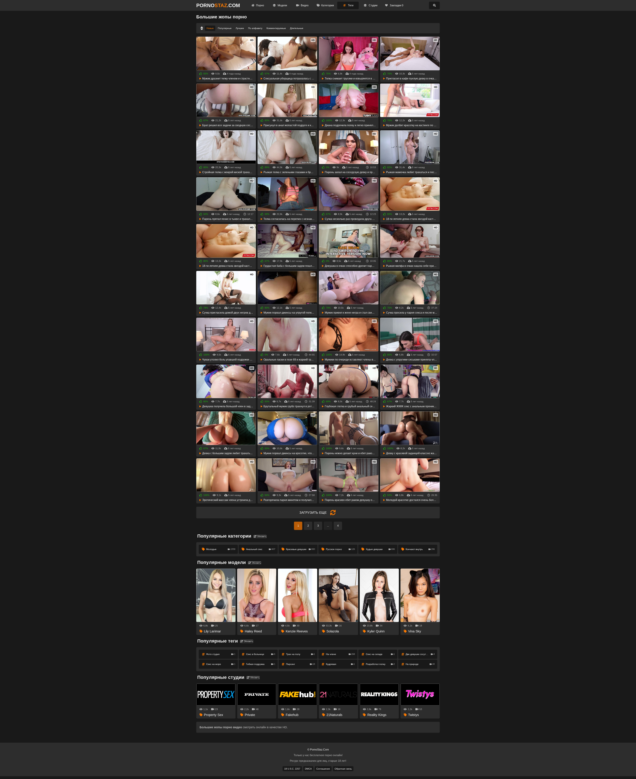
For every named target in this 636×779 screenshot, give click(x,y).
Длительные (296, 28)
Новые (210, 28)
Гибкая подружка (260, 664)
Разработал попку (380, 664)
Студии (372, 5)
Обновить (261, 536)
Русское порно (340, 549)
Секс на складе (380, 654)
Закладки (396, 5)
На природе (420, 664)
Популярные (225, 28)
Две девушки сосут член (420, 654)
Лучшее (240, 28)
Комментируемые (276, 28)
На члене (340, 654)
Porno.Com (218, 5)
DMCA (308, 768)
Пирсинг (300, 664)
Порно (259, 5)
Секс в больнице (260, 654)
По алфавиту (255, 28)
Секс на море (220, 664)
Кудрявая (340, 664)
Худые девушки (380, 549)
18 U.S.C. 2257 (292, 768)
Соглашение (323, 768)
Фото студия (220, 654)
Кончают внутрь (420, 549)
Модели (282, 5)
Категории (327, 5)
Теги (350, 5)
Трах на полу (300, 654)
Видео (304, 5)
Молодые (220, 549)
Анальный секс (260, 549)
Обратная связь (343, 768)
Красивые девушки (300, 549)
